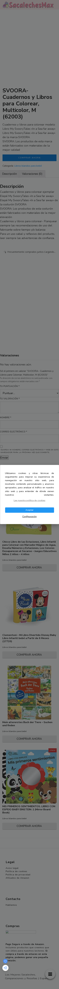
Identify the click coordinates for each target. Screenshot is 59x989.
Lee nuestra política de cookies (29, 500)
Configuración (29, 516)
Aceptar (29, 509)
